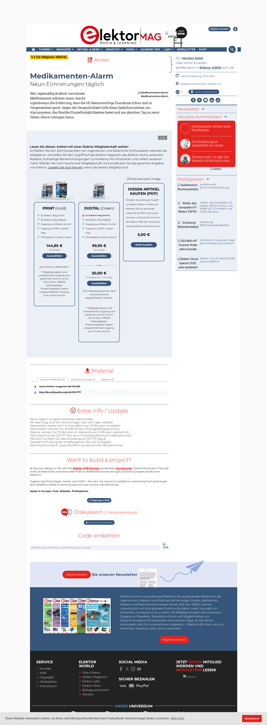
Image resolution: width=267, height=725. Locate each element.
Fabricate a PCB (100, 500)
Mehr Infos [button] (177, 718)
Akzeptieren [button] (252, 718)
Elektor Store (91, 685)
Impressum (48, 686)
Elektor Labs (91, 681)
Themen (44, 49)
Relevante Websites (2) (52, 379)
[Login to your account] (235, 29)
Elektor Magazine (94, 677)
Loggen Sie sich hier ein (65, 167)
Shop (203, 49)
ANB (43, 673)
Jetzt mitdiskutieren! (206, 91)
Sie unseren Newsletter (101, 574)
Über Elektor (91, 672)
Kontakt (45, 668)
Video (130, 49)
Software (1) (107, 379)
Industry (113, 49)
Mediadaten (48, 681)
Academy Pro (150, 49)
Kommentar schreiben (100, 522)
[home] (33, 49)
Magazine (64, 49)
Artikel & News (88, 49)
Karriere (88, 694)
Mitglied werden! (219, 28)
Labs (167, 49)
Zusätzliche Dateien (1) (83, 379)
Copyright (47, 677)
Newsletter (186, 49)
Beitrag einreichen (95, 690)
